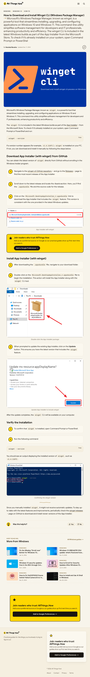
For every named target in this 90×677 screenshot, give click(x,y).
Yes (72, 524)
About (49, 673)
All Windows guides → (75, 539)
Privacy (64, 673)
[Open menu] (78, 4)
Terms (71, 673)
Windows (7, 11)
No (81, 524)
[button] (45, 217)
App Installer (72, 125)
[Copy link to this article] (84, 47)
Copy (79, 137)
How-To (27, 11)
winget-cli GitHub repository (40, 171)
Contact (56, 673)
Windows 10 (17, 11)
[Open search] (84, 3)
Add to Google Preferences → (27, 248)
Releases (69, 171)
